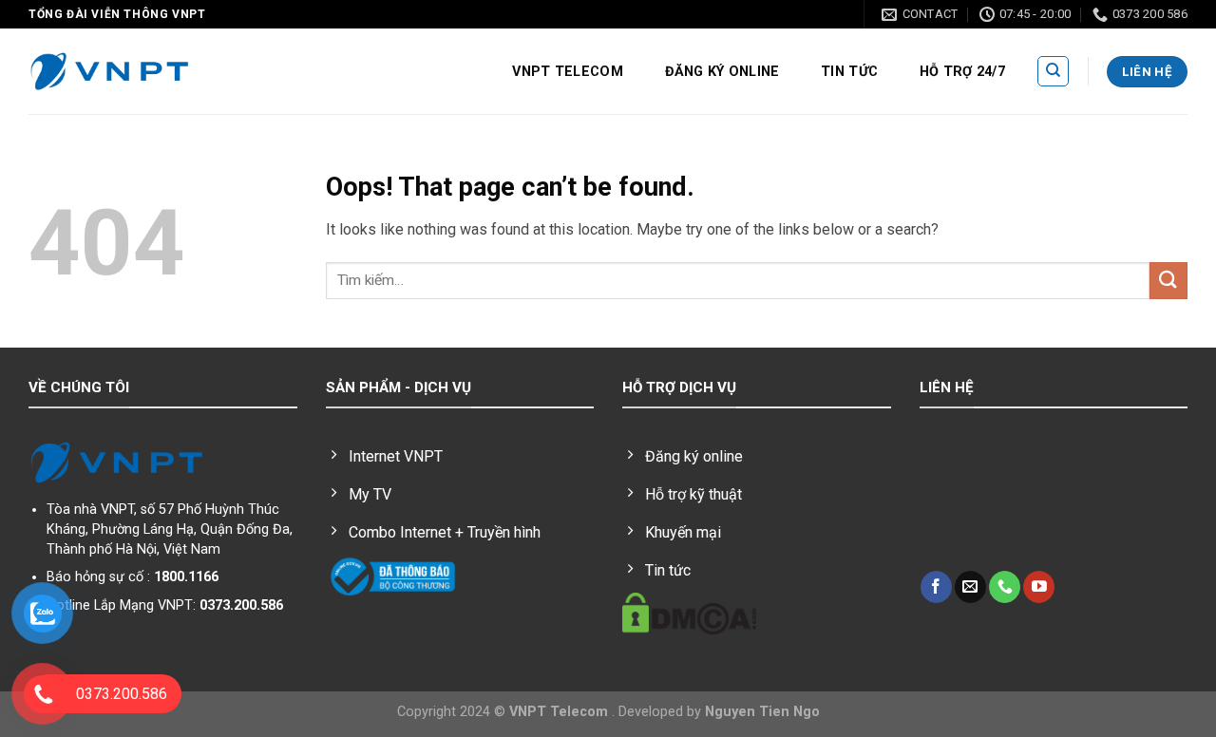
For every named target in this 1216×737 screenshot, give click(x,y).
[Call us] (1004, 587)
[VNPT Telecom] (108, 72)
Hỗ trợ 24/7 (962, 72)
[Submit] (1169, 280)
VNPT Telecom (567, 72)
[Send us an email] (970, 587)
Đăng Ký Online (722, 72)
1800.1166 (186, 577)
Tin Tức (849, 72)
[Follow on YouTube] (1038, 587)
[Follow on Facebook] (936, 587)
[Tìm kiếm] (1053, 71)
